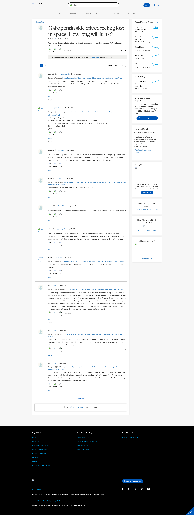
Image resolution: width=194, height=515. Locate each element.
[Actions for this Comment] (125, 91)
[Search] (70, 4)
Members (117, 13)
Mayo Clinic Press (82, 445)
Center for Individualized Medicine (87, 441)
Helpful (55, 51)
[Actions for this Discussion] (125, 50)
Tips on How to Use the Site (147, 209)
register (81, 407)
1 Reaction (67, 192)
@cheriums (60, 178)
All (158, 22)
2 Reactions (67, 50)
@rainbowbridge (65, 74)
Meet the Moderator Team (40, 445)
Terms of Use (36, 501)
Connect (40, 3)
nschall (58, 38)
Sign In (156, 5)
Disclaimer (35, 457)
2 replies (50, 142)
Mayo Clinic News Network (130, 437)
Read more (147, 192)
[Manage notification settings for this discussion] (122, 50)
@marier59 (60, 150)
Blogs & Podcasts (92, 13)
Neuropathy (139, 55)
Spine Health (139, 47)
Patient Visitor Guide (83, 449)
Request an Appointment (132, 481)
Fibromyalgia (139, 64)
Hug (61, 51)
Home (61, 13)
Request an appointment (147, 118)
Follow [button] (156, 27)
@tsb (54, 285)
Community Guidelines (39, 453)
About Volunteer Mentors (39, 449)
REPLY (50, 97)
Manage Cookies (57, 501)
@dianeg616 (61, 229)
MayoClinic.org (36, 489)
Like (50, 51)
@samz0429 (61, 206)
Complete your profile (147, 230)
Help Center (130, 13)
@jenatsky (59, 257)
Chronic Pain (39, 22)
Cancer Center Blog (83, 437)
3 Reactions (67, 313)
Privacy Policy (47, 501)
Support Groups (75, 13)
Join (146, 5)
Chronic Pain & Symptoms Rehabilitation (140, 83)
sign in (73, 407)
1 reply (50, 100)
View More (80, 399)
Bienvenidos (147, 258)
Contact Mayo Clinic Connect (41, 465)
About (34, 437)
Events (106, 13)
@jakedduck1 (58, 108)
